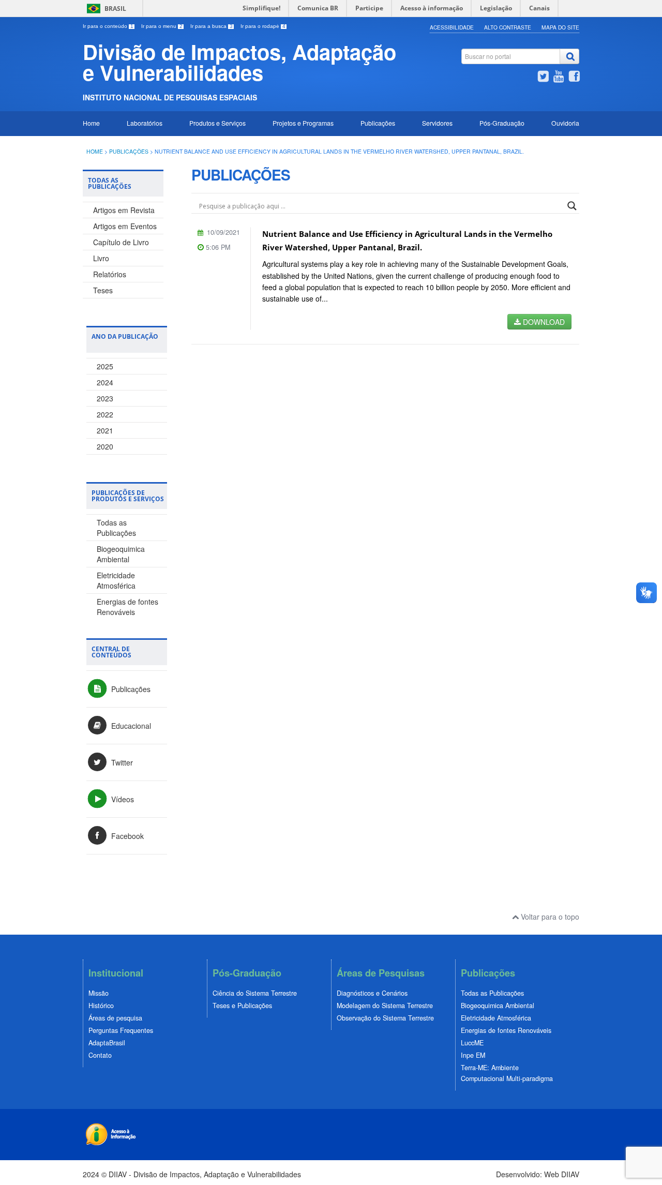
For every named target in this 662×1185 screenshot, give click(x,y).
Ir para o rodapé (262, 26)
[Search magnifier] (572, 206)
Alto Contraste (507, 27)
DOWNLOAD (543, 322)
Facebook (126, 836)
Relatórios (109, 274)
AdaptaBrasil (106, 1042)
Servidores (437, 122)
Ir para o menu (162, 26)
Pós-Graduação (501, 122)
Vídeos (121, 799)
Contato (100, 1055)
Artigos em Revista (124, 210)
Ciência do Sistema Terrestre (255, 993)
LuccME (472, 1042)
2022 (105, 414)
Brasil (115, 8)
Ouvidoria (565, 122)
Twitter (121, 762)
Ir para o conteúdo (108, 26)
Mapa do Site (560, 27)
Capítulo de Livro (121, 242)
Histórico (101, 1005)
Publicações (377, 122)
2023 (105, 398)
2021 (105, 430)
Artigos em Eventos (125, 226)
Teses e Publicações (242, 1005)
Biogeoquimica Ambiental (121, 554)
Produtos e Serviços (217, 122)
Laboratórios (144, 122)
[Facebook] (574, 77)
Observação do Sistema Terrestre (385, 1018)
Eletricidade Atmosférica (116, 580)
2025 (105, 366)
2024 (105, 382)
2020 (105, 446)
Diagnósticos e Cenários (372, 993)
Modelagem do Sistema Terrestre (385, 1005)
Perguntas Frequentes (120, 1030)
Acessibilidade (452, 27)
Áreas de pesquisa (115, 1018)
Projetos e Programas (303, 122)
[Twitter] (543, 77)
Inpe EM (473, 1055)
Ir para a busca (211, 26)
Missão (98, 993)
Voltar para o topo (549, 916)
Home (91, 122)
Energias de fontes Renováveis (127, 606)
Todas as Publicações (116, 527)
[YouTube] (558, 77)
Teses (103, 290)
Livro (101, 258)
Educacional (130, 726)
